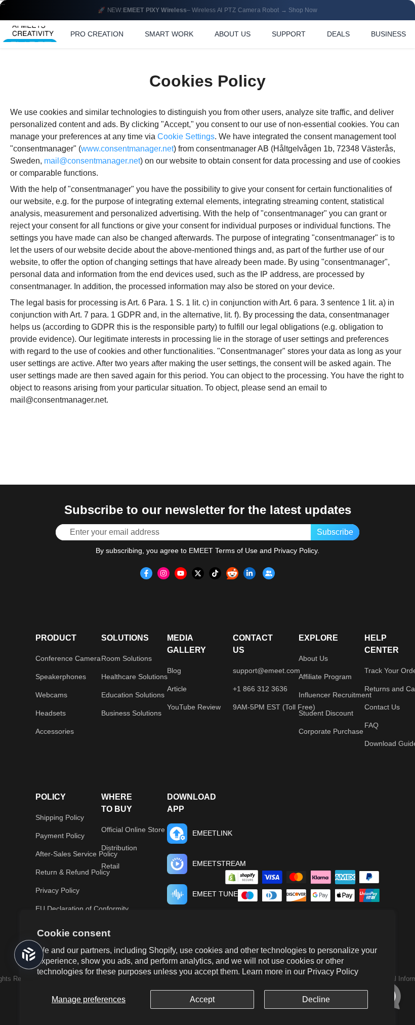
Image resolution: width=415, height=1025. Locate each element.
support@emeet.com (266, 670)
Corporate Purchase (331, 731)
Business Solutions (131, 713)
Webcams (51, 695)
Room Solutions (126, 658)
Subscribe (335, 532)
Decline (316, 999)
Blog (174, 670)
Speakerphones (60, 677)
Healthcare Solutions (134, 677)
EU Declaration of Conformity (82, 908)
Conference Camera (68, 658)
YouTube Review (194, 707)
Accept (202, 999)
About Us (313, 658)
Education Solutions (132, 695)
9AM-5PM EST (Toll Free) (274, 707)
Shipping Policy (59, 817)
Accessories (54, 731)
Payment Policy (60, 836)
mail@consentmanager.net (92, 160)
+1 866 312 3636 (260, 689)
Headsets (50, 713)
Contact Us (382, 707)
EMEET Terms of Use (223, 550)
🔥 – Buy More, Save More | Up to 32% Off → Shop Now (207, 10)
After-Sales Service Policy (76, 854)
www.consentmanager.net (127, 148)
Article (177, 689)
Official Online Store (133, 829)
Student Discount (326, 713)
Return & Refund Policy (72, 872)
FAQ (371, 725)
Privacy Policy (332, 971)
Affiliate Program (325, 677)
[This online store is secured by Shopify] (241, 877)
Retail (110, 866)
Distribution (119, 848)
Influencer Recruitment (335, 695)
